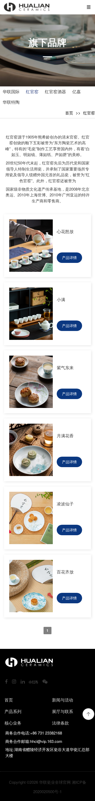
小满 (61, 299)
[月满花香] (31, 474)
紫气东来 (65, 367)
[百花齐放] (31, 610)
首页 (69, 112)
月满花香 (65, 436)
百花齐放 (65, 572)
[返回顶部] (88, 714)
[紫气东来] (31, 406)
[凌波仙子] (31, 542)
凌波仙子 (65, 504)
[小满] (31, 338)
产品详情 (69, 257)
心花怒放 (65, 231)
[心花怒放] (31, 270)
